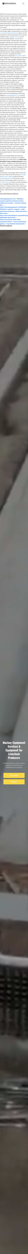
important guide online (6, 178)
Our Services (14, 775)
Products (14, 782)
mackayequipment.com (12, 95)
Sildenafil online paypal (15, 37)
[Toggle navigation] (23, 3)
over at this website (20, 55)
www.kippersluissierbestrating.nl (9, 33)
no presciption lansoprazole (15, 224)
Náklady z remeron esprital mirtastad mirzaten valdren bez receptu (12, 201)
